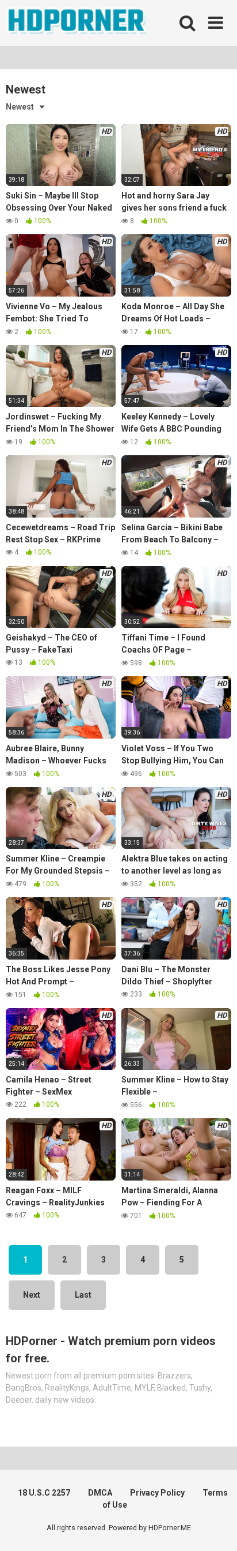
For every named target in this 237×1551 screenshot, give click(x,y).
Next (31, 1294)
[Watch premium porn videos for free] (78, 23)
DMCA (100, 1492)
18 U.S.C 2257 (44, 1492)
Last (83, 1294)
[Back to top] (215, 1527)
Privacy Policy (157, 1492)
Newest (20, 106)
